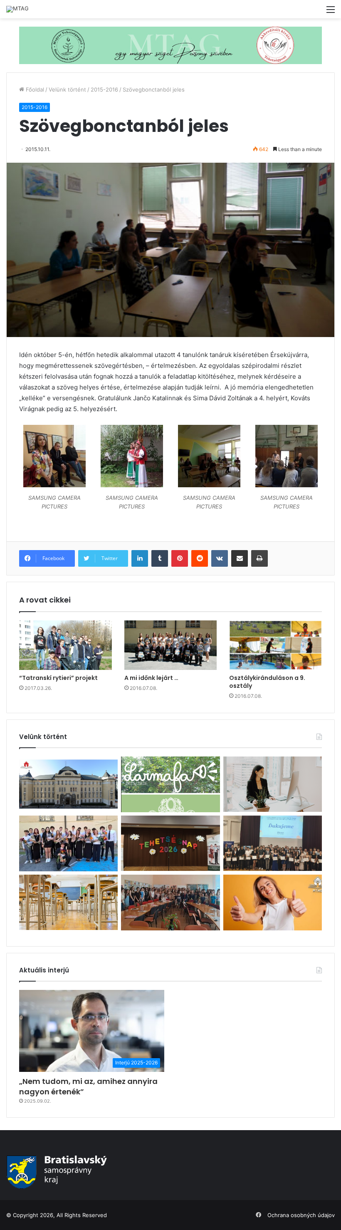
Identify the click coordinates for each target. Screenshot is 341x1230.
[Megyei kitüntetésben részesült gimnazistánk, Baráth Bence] (272, 843)
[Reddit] (199, 558)
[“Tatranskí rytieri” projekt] (65, 645)
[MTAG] (17, 9)
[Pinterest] (179, 558)
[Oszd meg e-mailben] (239, 558)
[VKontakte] (219, 558)
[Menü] (330, 12)
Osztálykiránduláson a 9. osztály (267, 682)
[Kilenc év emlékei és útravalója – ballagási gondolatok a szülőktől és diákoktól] (68, 843)
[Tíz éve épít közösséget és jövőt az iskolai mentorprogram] (170, 902)
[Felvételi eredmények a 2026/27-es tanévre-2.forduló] (272, 902)
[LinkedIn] (139, 558)
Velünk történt (67, 89)
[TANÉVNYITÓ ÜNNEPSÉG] (68, 784)
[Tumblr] (159, 558)
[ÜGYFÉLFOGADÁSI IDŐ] (272, 784)
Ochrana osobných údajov (301, 1215)
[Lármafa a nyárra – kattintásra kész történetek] (170, 784)
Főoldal (34, 89)
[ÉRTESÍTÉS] (68, 902)
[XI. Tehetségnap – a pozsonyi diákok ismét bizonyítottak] (170, 843)
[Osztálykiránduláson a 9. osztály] (275, 645)
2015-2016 (104, 89)
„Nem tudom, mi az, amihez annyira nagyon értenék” (88, 1086)
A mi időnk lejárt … (151, 678)
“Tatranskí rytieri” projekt (58, 678)
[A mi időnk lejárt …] (170, 645)
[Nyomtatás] (259, 558)
